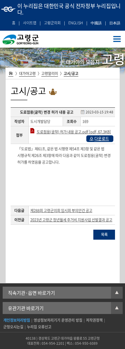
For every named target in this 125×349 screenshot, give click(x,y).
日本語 (114, 23)
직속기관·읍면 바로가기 (63, 292)
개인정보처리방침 (16, 320)
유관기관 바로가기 (63, 308)
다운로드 (101, 139)
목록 (104, 234)
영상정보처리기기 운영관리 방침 (58, 320)
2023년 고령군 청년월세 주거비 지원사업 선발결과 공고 (71, 220)
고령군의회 (52, 23)
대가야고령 (27, 73)
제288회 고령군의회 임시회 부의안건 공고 (61, 210)
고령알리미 (49, 73)
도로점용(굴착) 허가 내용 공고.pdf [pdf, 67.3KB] (74, 132)
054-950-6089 (86, 343)
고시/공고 (71, 73)
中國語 (96, 23)
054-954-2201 (53, 343)
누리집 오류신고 (39, 327)
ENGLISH (75, 23)
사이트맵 (29, 23)
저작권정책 (94, 320)
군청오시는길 (13, 327)
